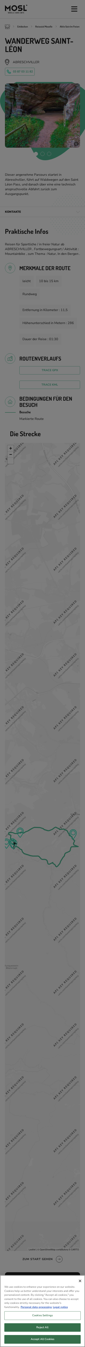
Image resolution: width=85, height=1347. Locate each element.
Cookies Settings (42, 1315)
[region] (42, 1311)
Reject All (42, 1327)
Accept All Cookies (42, 1339)
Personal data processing (36, 1307)
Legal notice (60, 1307)
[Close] (80, 1280)
